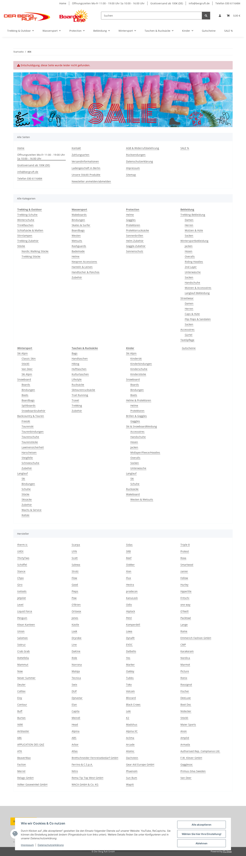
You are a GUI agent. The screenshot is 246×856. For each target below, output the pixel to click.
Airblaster (23, 731)
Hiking (75, 363)
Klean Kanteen (26, 624)
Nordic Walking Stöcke (35, 251)
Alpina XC (132, 731)
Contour (22, 704)
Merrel (21, 771)
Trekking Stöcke (31, 256)
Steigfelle (27, 457)
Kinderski (136, 358)
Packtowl (185, 618)
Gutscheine (189, 348)
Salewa (76, 564)
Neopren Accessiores (84, 261)
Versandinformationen (85, 161)
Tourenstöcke (30, 442)
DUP (74, 691)
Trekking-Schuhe (27, 214)
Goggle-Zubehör (136, 246)
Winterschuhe (25, 220)
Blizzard (131, 698)
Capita (75, 711)
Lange (184, 624)
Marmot (185, 664)
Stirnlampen (24, 235)
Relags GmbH (25, 777)
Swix (74, 684)
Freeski (26, 421)
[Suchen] (206, 15)
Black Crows (133, 704)
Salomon (22, 638)
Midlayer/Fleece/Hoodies (145, 452)
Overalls (190, 256)
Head (75, 724)
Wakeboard (133, 494)
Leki (128, 711)
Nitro (75, 771)
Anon (183, 731)
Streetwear (187, 298)
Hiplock (130, 611)
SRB (128, 551)
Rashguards (79, 246)
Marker (130, 664)
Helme (75, 256)
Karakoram (187, 651)
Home (62, 3)
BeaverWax (24, 758)
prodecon (132, 591)
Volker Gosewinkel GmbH (32, 784)
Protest (184, 551)
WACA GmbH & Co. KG (85, 784)
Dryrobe (76, 638)
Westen (76, 235)
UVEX (20, 551)
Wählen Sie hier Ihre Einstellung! (201, 833)
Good (75, 584)
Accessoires (187, 329)
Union (20, 631)
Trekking (77, 405)
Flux (128, 578)
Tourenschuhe (30, 437)
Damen (189, 220)
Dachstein (132, 758)
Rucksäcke (78, 384)
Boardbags (78, 230)
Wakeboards (79, 214)
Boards (26, 384)
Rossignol (186, 684)
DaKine (76, 651)
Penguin (22, 618)
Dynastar (77, 698)
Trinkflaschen (25, 225)
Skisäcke (27, 499)
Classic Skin (29, 358)
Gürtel (188, 334)
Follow (184, 578)
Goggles (131, 220)
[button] (220, 15)
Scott (75, 558)
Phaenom (131, 771)
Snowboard (24, 379)
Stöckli (25, 363)
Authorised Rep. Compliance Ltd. (200, 751)
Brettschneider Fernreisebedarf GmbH (95, 758)
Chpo (20, 578)
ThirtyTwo (23, 558)
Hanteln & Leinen (82, 267)
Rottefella (23, 658)
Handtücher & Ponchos (85, 272)
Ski (23, 478)
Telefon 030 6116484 (227, 3)
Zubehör (77, 277)
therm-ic (22, 544)
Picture (184, 671)
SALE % (228, 30)
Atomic (130, 751)
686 (19, 738)
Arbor (75, 744)
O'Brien (76, 604)
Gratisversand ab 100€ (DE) (166, 3)
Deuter (21, 684)
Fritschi (184, 598)
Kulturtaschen (80, 374)
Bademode (78, 251)
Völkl (20, 724)
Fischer (184, 691)
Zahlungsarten (80, 154)
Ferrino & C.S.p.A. (82, 764)
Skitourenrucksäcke (83, 390)
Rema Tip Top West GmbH (87, 777)
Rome (183, 631)
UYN (74, 551)
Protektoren (133, 225)
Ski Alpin (22, 353)
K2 (127, 718)
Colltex (21, 691)
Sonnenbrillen (134, 235)
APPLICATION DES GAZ (30, 744)
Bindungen (78, 220)
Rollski (25, 515)
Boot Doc (185, 704)
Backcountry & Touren (30, 416)
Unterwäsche (193, 272)
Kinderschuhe (138, 369)
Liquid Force (24, 611)
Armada (185, 744)
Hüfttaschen (79, 369)
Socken (189, 235)
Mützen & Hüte (194, 230)
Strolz (75, 571)
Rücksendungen (136, 154)
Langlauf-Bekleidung (197, 293)
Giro (19, 584)
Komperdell (133, 624)
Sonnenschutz (134, 251)
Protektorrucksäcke (137, 230)
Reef (128, 558)
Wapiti (130, 784)
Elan (74, 704)
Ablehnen (201, 843)
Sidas (129, 544)
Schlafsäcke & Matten (30, 230)
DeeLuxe (185, 698)
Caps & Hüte (192, 314)
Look (74, 631)
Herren (189, 225)
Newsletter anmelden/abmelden (91, 181)
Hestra (130, 584)
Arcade (130, 744)
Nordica (185, 658)
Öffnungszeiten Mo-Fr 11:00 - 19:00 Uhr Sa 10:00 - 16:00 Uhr (108, 3)
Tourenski (27, 426)
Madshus (131, 724)
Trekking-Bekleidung (192, 214)
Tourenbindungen (33, 431)
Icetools (21, 591)
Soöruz (21, 644)
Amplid (184, 738)
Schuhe (26, 489)
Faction (21, 764)
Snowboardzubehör (33, 410)
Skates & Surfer (81, 225)
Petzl (129, 618)
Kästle (75, 624)
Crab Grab (23, 651)
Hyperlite (185, 591)
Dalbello (131, 651)
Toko (129, 684)
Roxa (183, 558)
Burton (21, 718)
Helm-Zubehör (135, 240)
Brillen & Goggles (136, 416)
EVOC (129, 644)
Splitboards (28, 405)
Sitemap (131, 174)
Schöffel (22, 564)
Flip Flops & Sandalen (198, 319)
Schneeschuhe (30, 463)
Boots (25, 395)
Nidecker (185, 711)
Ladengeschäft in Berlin (86, 168)
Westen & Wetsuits (141, 499)
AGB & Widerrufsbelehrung (142, 148)
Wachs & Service (31, 510)
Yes (128, 658)
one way (185, 604)
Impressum (27, 844)
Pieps (75, 591)
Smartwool (186, 564)
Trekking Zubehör (28, 240)
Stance (21, 571)
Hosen (188, 251)
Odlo (129, 604)
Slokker (130, 564)
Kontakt (76, 148)
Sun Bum (131, 777)
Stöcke (21, 246)
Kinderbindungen (141, 363)
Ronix (183, 678)
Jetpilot (21, 598)
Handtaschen (80, 358)
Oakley (130, 671)
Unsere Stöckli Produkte (86, 174)
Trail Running (80, 395)
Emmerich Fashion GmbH (195, 638)
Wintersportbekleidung (194, 240)
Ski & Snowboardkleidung (141, 426)
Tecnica (76, 678)
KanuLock (132, 598)
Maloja (76, 671)
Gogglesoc (186, 764)
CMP (183, 644)
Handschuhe (192, 282)
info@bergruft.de (199, 3)
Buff (19, 711)
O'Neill (184, 611)
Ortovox (76, 611)
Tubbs (130, 678)
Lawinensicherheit (33, 447)
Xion (128, 571)
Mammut (22, 664)
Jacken (189, 246)
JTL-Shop (227, 851)
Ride (74, 658)
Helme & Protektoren (138, 400)
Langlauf (22, 473)
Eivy (19, 698)
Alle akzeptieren (201, 824)
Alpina (75, 731)
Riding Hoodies (194, 261)
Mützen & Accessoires (198, 287)
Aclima (130, 738)
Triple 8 (185, 544)
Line (74, 644)
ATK (19, 751)
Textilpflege (187, 340)
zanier (184, 571)
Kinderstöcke (138, 374)
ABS (74, 738)
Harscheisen (29, 452)
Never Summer (26, 678)
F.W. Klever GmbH (191, 758)
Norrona (77, 664)
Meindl (76, 718)
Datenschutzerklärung (51, 844)
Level (20, 604)
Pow (74, 598)
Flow (74, 578)
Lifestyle (77, 379)
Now (20, 671)
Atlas (75, 751)
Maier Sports (188, 724)
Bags (74, 353)
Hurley (184, 584)
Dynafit (130, 638)
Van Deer (27, 369)
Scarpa (76, 544)
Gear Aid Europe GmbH (140, 764)
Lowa (129, 631)
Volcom (130, 691)
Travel (75, 400)
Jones (75, 618)
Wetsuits (77, 240)
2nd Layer (191, 267)
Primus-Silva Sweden (193, 771)
